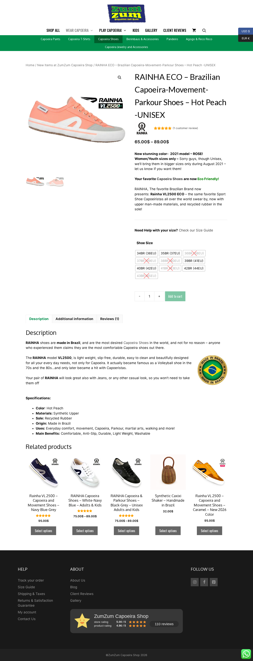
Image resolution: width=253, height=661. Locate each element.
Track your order (31, 580)
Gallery (151, 30)
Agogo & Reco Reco (199, 39)
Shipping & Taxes (31, 594)
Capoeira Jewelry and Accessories (126, 47)
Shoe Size (145, 243)
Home (30, 65)
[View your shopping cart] (194, 30)
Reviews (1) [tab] (109, 319)
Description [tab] (39, 319)
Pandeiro (172, 39)
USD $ (244, 31)
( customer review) (185, 128)
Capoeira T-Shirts (79, 39)
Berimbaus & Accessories (142, 39)
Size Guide (26, 587)
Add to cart (175, 296)
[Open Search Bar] (204, 30)
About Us (77, 580)
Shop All (53, 30)
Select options (43, 530)
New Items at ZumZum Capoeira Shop (65, 65)
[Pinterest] (214, 582)
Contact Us (27, 619)
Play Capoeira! (110, 30)
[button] (119, 77)
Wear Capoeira (77, 30)
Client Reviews (174, 30)
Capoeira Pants (50, 39)
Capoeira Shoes (108, 39)
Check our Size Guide (196, 230)
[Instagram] (195, 582)
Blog (73, 587)
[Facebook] (204, 582)
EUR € (244, 38)
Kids (136, 30)
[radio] (146, 253)
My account (27, 612)
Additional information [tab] (74, 319)
